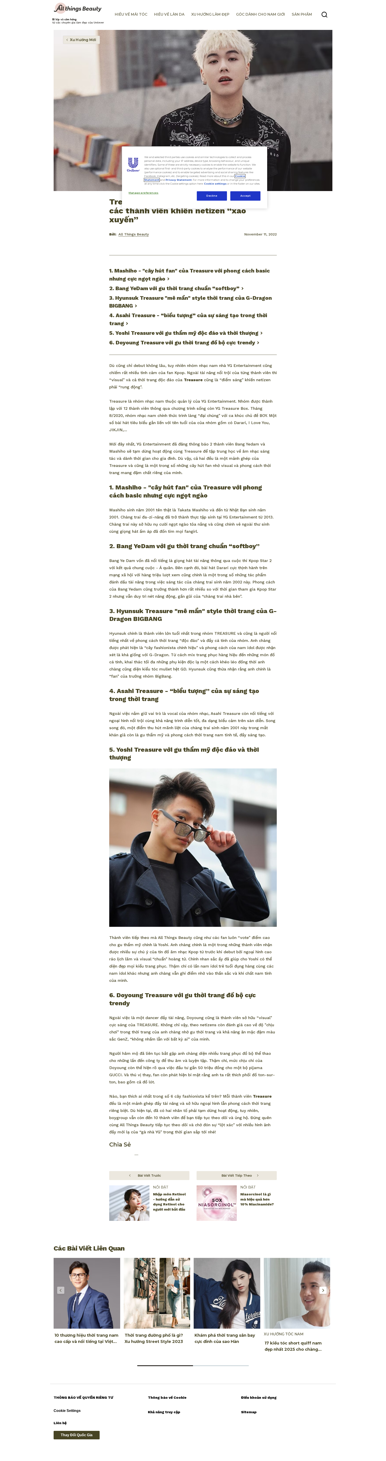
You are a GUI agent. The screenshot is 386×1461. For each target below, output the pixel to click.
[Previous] (60, 1290)
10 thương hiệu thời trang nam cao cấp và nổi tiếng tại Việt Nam (86, 1341)
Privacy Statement (179, 179)
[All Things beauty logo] (78, 8)
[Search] (324, 14)
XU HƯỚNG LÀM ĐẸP (210, 14)
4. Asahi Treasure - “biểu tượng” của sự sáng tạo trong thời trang (188, 319)
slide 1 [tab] (165, 1365)
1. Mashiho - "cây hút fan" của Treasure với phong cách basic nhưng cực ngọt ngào (189, 275)
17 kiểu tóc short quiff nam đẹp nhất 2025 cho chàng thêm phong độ (293, 1349)
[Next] (323, 1290)
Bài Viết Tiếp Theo (237, 1176)
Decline (211, 195)
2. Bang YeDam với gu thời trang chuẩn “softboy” (174, 288)
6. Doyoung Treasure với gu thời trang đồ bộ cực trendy (182, 342)
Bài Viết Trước (149, 1176)
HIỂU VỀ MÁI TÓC (131, 14)
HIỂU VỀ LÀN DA (169, 14)
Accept (245, 195)
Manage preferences (143, 192)
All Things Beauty (133, 234)
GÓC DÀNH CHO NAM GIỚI (260, 14)
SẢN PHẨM (302, 14)
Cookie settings (215, 183)
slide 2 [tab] (221, 1365)
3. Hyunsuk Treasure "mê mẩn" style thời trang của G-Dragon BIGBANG (190, 302)
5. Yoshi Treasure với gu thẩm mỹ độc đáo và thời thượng (183, 333)
